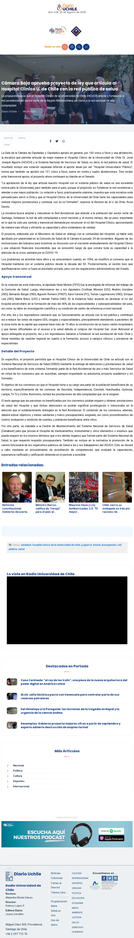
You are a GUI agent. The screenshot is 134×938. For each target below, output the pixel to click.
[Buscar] (79, 47)
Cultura (17, 776)
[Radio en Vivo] (65, 47)
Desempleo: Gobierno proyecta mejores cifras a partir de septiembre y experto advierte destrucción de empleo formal (70, 725)
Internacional (21, 786)
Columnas (57, 878)
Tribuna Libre (58, 892)
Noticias (55, 873)
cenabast (26, 544)
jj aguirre (86, 544)
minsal (97, 544)
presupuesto (109, 544)
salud (21, 549)
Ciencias (76, 888)
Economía (77, 903)
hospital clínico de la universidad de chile (56, 544)
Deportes (18, 781)
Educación (78, 898)
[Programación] (72, 47)
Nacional (8, 138)
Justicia (76, 917)
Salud (7, 144)
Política (21, 138)
